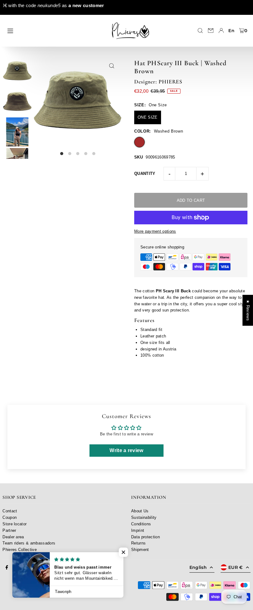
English (198, 567)
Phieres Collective (19, 549)
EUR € (235, 567)
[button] (123, 552)
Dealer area (13, 537)
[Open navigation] (55, 30)
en (231, 30)
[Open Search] (200, 30)
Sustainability (144, 517)
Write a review (126, 450)
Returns (138, 543)
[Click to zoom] (112, 66)
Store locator (14, 524)
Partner (9, 530)
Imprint (137, 530)
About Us (140, 511)
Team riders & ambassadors (28, 543)
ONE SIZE (148, 117)
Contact (9, 511)
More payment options (155, 231)
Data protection (145, 537)
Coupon (9, 517)
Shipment (140, 549)
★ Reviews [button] (248, 310)
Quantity (145, 173)
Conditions (141, 524)
